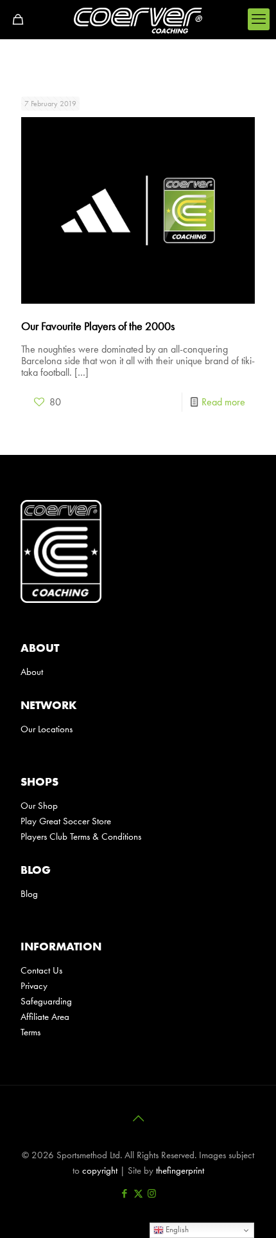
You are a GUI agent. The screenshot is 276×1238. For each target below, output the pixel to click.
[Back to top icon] (138, 1118)
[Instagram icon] (152, 1193)
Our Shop (39, 805)
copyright (99, 1170)
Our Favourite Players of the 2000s (98, 326)
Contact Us (41, 970)
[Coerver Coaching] (138, 19)
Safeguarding (46, 1001)
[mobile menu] (259, 19)
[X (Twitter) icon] (138, 1193)
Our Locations (47, 729)
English (176, 1229)
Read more (223, 402)
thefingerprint (180, 1170)
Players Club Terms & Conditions (82, 836)
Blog (29, 893)
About (32, 671)
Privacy (34, 985)
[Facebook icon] (125, 1193)
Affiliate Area (45, 1016)
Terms (30, 1032)
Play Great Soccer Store (66, 821)
